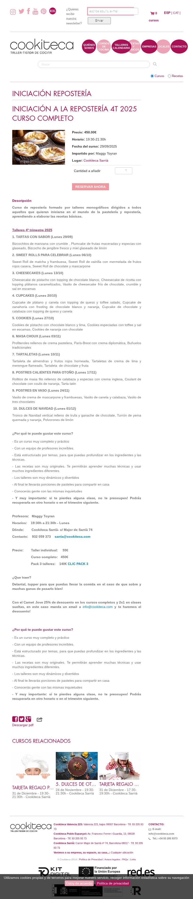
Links (133, 859)
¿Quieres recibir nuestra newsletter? (74, 16)
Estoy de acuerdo (79, 883)
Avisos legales (112, 859)
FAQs (125, 859)
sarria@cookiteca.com (72, 536)
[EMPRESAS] (149, 51)
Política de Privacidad (91, 859)
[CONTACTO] (179, 51)
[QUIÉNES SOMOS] (89, 51)
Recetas (177, 76)
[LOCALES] (163, 51)
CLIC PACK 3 (78, 564)
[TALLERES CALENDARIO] (121, 51)
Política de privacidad (113, 883)
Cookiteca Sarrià (96, 160)
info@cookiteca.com (98, 607)
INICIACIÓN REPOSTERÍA (52, 93)
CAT (176, 13)
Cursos (159, 76)
